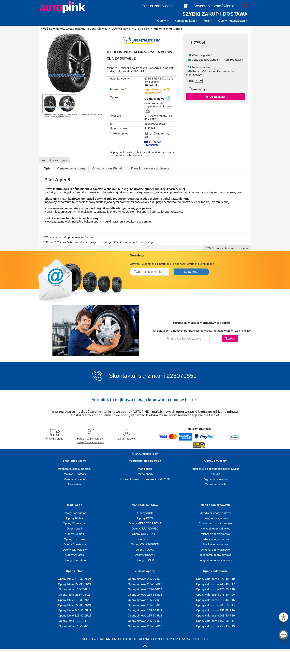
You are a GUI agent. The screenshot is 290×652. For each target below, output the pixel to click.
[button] (283, 616)
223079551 (182, 376)
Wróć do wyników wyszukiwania (63, 28)
